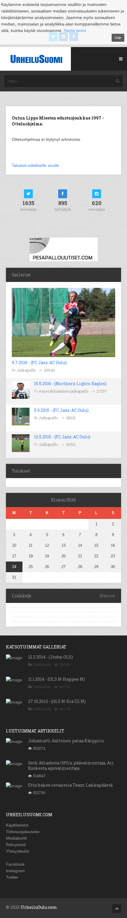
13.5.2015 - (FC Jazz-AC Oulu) (62, 437)
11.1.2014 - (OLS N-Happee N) (56, 679)
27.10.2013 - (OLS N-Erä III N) (57, 701)
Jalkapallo (26, 370)
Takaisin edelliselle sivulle (35, 165)
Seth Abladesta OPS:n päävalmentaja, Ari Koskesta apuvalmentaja (71, 765)
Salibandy (42, 664)
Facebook (15, 864)
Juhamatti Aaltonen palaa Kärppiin (66, 740)
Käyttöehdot (17, 825)
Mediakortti (16, 838)
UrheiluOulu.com (39, 907)
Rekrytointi (16, 844)
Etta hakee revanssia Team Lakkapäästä (70, 785)
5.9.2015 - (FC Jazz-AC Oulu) (61, 410)
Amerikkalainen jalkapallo (64, 391)
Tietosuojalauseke (23, 831)
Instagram (15, 870)
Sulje (118, 37)
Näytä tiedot (75, 30)
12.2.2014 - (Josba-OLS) (50, 657)
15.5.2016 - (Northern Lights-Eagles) (70, 383)
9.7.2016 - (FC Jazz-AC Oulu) (39, 362)
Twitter (12, 877)
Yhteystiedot (17, 851)
